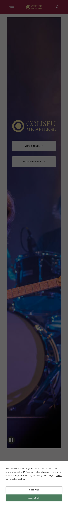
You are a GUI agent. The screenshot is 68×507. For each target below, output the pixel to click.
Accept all (34, 498)
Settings (34, 489)
